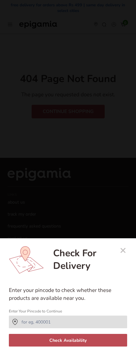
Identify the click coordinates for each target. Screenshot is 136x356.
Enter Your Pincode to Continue (35, 311)
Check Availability (68, 340)
